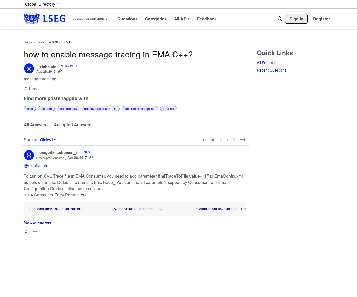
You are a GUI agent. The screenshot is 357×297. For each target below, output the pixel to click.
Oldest (47, 140)
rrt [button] (115, 108)
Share (30, 88)
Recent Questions (271, 70)
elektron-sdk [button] (68, 108)
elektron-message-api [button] (140, 108)
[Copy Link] (60, 71)
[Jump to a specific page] (242, 140)
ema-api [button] (169, 108)
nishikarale (46, 66)
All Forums (266, 62)
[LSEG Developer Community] (65, 18)
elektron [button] (46, 108)
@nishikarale (36, 165)
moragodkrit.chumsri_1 (57, 152)
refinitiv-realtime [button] (95, 108)
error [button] (29, 108)
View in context (37, 222)
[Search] (280, 19)
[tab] (36, 124)
